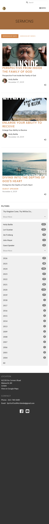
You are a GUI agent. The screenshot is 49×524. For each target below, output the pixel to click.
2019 (24, 295)
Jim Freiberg (24, 235)
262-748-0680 (14, 400)
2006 (24, 347)
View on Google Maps (10, 389)
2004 (24, 358)
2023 (24, 274)
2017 (24, 305)
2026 (24, 258)
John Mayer (24, 240)
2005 (24, 352)
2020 (24, 290)
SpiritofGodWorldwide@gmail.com (20, 403)
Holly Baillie (24, 224)
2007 (24, 342)
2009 (24, 331)
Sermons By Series (27, 36)
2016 (24, 310)
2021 (24, 284)
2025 (24, 263)
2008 (24, 337)
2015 (24, 316)
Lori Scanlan (24, 229)
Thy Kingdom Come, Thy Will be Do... (17, 211)
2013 (24, 326)
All (4, 363)
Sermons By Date (10, 36)
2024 (24, 269)
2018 (24, 300)
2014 (24, 321)
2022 (24, 279)
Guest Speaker (24, 245)
